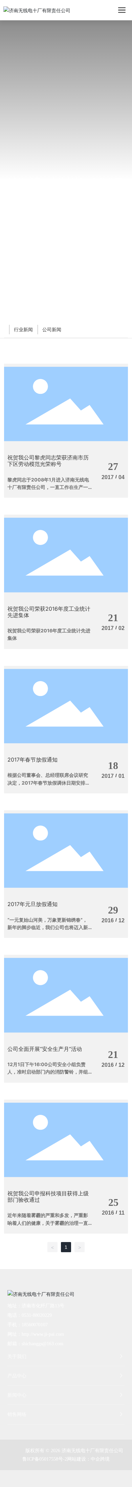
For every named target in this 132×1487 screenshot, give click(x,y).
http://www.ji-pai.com (43, 1334)
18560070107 (35, 1324)
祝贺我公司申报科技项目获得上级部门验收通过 (48, 1196)
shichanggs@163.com (42, 1343)
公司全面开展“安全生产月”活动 (44, 1048)
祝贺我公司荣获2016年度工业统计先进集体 (48, 611)
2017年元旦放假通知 (32, 904)
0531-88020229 (37, 1315)
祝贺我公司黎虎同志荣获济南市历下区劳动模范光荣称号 (48, 460)
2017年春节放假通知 (32, 759)
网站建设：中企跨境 (88, 1459)
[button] (66, 314)
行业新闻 (23, 329)
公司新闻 (51, 329)
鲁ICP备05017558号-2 (44, 1459)
